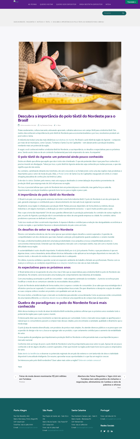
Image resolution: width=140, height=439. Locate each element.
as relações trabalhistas (67, 263)
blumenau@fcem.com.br (84, 427)
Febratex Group (47, 125)
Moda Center (64, 173)
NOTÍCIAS (40, 22)
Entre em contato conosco (89, 360)
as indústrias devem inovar (50, 298)
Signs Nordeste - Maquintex (24, 22)
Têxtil (48, 22)
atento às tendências (30, 353)
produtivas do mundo (65, 140)
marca (41, 330)
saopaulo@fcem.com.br (56, 430)
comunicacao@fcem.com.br (28, 427)
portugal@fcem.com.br (113, 419)
